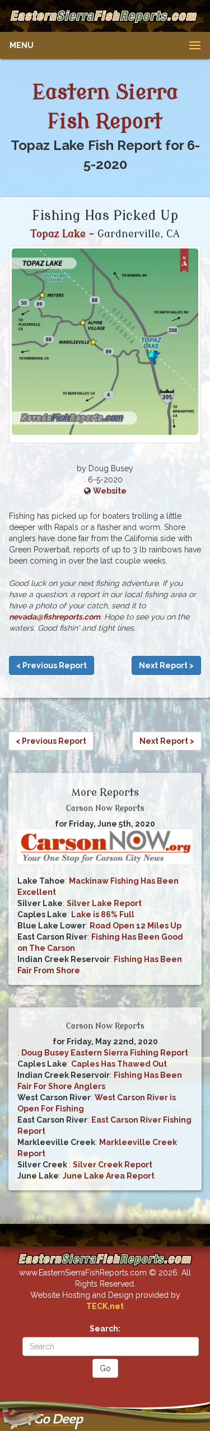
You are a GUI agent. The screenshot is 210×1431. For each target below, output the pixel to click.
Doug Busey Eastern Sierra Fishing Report (104, 1052)
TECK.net (105, 1306)
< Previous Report (51, 665)
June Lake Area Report (109, 1175)
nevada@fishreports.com (54, 616)
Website (110, 490)
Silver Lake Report (104, 903)
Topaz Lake (58, 234)
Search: (105, 1328)
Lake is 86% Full (102, 914)
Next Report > (166, 665)
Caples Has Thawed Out (119, 1063)
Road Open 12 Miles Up (135, 925)
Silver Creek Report (112, 1164)
